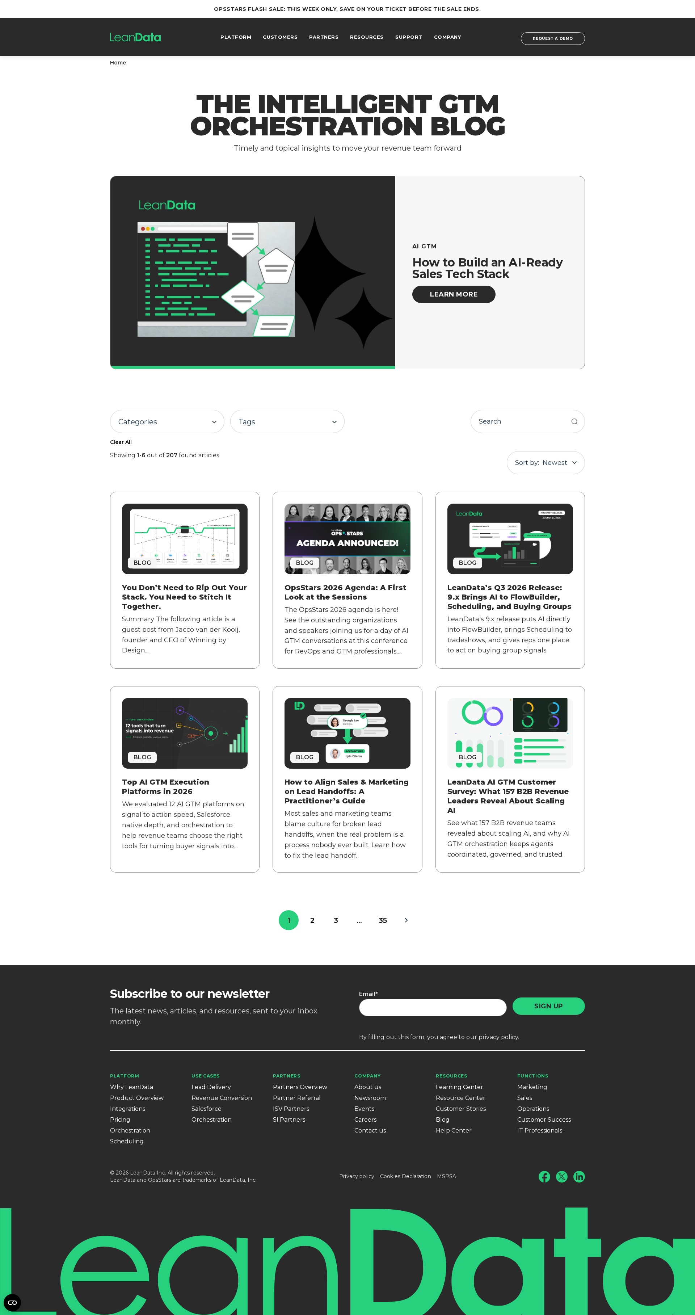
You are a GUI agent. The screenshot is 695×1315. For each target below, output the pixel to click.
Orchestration (130, 1130)
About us (367, 1087)
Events (364, 1108)
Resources (451, 1076)
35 (383, 920)
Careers (365, 1119)
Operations (533, 1108)
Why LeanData (131, 1087)
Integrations (127, 1108)
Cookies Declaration (405, 1176)
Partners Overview (300, 1087)
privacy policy (498, 1037)
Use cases (205, 1076)
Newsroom (370, 1098)
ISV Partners (291, 1108)
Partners (286, 1076)
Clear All (121, 442)
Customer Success (544, 1119)
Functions (532, 1076)
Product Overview (137, 1098)
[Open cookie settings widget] (12, 1302)
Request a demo (553, 38)
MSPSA (446, 1176)
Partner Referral (297, 1098)
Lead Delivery (211, 1087)
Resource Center (460, 1098)
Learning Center (459, 1087)
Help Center (454, 1130)
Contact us (370, 1130)
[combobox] (167, 421)
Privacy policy (356, 1176)
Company (367, 1076)
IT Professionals (539, 1130)
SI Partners (289, 1119)
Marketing (532, 1087)
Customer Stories (461, 1108)
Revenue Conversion (221, 1098)
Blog (443, 1119)
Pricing (120, 1119)
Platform (124, 1076)
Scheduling (127, 1141)
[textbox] (167, 421)
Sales (524, 1098)
